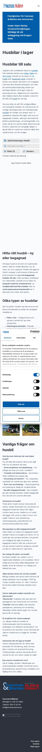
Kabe (32, 73)
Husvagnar (35, 741)
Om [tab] (34, 338)
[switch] (36, 381)
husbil (14, 99)
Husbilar (36, 744)
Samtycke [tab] (7, 338)
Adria (26, 73)
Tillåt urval (21, 411)
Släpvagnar (35, 746)
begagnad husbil (18, 79)
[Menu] (39, 6)
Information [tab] (21, 338)
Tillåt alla (21, 404)
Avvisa (21, 418)
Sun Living (6, 76)
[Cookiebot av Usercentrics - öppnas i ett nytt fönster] (30, 331)
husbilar (34, 70)
